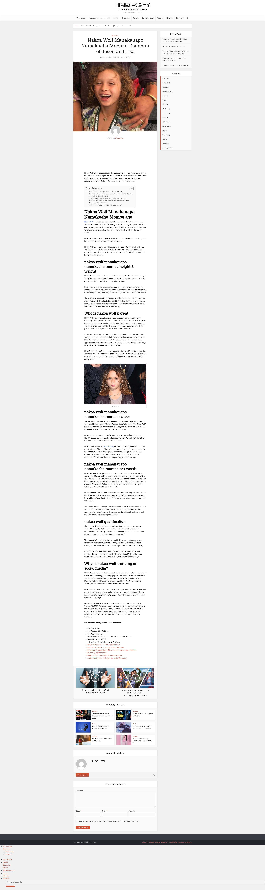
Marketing (9, 851)
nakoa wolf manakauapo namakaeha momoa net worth (110, 201)
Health (116, 18)
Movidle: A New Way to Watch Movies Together (142, 727)
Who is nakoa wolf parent (99, 196)
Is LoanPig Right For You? (97, 653)
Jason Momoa (108, 446)
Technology (81, 18)
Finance (9, 854)
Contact (151, 842)
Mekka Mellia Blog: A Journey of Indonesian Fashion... (142, 740)
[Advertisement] (115, 157)
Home (78, 26)
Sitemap (157, 842)
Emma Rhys (127, 57)
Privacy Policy (173, 842)
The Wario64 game (94, 634)
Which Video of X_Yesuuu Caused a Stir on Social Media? (109, 636)
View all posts (82, 775)
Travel (136, 18)
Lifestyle (169, 18)
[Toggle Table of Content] (130, 188)
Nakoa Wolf (88, 222)
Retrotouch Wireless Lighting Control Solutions (105, 647)
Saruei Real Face (93, 628)
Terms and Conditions (185, 842)
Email (105, 811)
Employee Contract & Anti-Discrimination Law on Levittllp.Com (111, 650)
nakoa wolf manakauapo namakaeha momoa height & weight (112, 194)
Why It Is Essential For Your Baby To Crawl (103, 645)
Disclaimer (164, 842)
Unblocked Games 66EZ (96, 639)
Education (126, 18)
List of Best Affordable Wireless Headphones (100, 727)
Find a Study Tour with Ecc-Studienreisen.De (104, 655)
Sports (159, 18)
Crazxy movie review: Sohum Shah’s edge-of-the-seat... (102, 716)
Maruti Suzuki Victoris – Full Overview (176, 65)
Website (132, 811)
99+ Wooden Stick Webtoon (98, 631)
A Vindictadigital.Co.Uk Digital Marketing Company (106, 658)
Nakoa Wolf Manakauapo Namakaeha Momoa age (105, 191)
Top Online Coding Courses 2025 (174, 46)
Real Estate (105, 18)
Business (93, 18)
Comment (79, 790)
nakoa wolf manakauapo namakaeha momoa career (108, 198)
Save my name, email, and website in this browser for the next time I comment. (108, 821)
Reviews (179, 18)
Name (79, 811)
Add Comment (114, 57)
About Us (145, 842)
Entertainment (148, 18)
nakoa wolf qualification (99, 203)
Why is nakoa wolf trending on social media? (106, 205)
